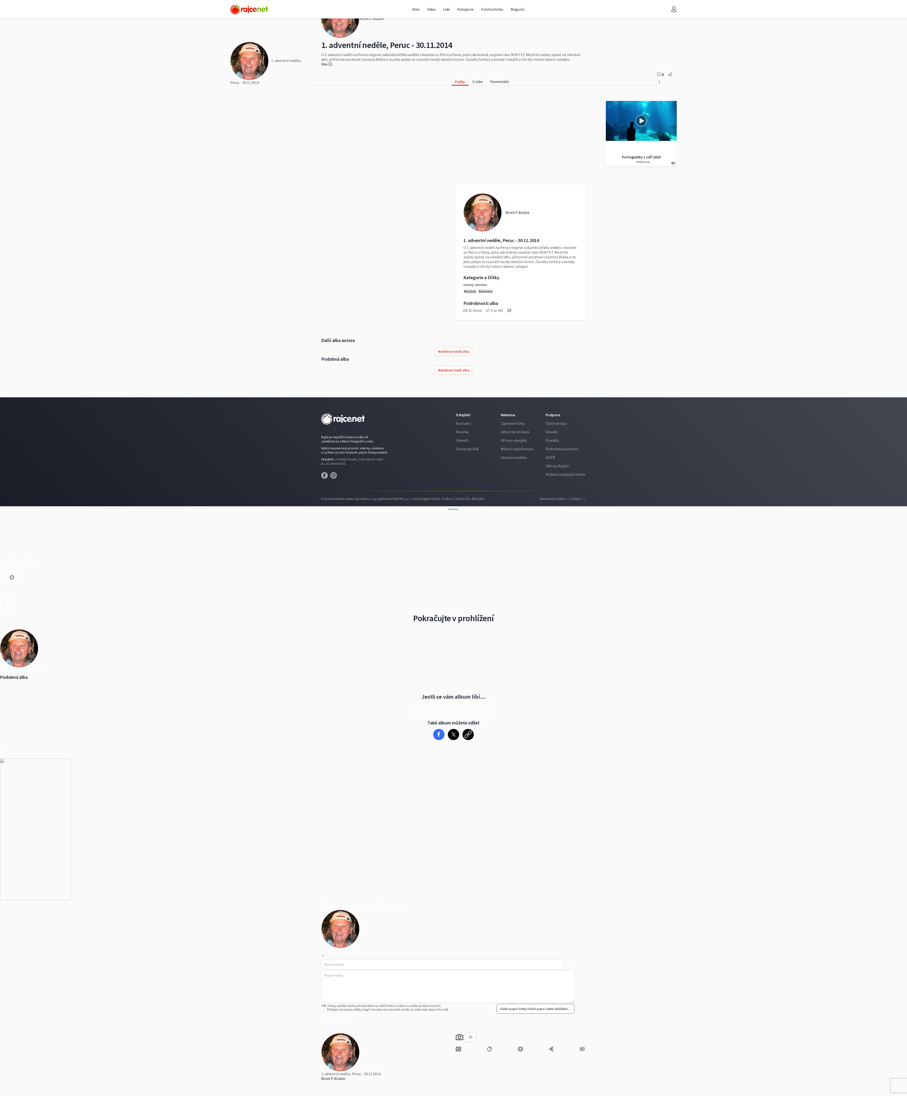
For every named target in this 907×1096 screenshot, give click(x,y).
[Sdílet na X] (454, 734)
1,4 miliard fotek (345, 459)
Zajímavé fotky (513, 423)
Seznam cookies (514, 457)
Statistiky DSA (467, 448)
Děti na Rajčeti (557, 466)
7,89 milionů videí (371, 459)
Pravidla (552, 440)
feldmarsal (643, 162)
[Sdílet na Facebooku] (439, 734)
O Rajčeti (463, 414)
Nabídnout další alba (453, 351)
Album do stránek (515, 431)
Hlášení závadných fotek (565, 474)
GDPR (550, 457)
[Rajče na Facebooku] (325, 477)
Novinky (462, 431)
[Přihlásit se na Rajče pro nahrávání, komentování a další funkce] (674, 9)
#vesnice (485, 291)
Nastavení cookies (553, 499)
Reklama (508, 414)
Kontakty (463, 423)
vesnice (481, 284)
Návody (551, 431)
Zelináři (462, 440)
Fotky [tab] (460, 81)
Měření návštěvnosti (517, 448)
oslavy (468, 284)
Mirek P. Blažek (333, 1078)
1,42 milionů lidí (334, 463)
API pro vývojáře (514, 440)
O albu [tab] (477, 81)
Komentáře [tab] (499, 81)
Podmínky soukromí (562, 448)
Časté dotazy (556, 423)
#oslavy (470, 291)
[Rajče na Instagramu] (334, 477)
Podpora (553, 414)
